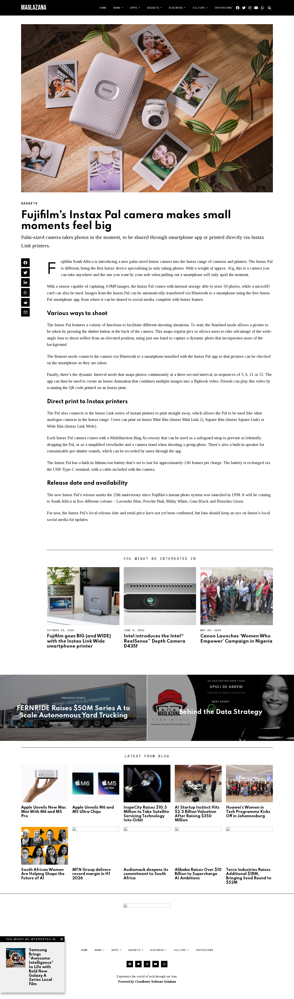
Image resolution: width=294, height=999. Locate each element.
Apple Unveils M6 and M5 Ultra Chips (93, 810)
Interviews (223, 7)
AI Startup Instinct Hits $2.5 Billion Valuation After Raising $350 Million (197, 814)
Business (176, 7)
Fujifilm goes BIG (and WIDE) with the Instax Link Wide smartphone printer (79, 641)
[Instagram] (249, 7)
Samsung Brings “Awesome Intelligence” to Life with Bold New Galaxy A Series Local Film (41, 967)
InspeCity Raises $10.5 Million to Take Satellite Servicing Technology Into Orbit (146, 814)
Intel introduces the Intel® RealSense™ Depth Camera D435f (154, 641)
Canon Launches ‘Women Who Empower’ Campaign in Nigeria (236, 638)
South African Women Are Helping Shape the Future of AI (43, 874)
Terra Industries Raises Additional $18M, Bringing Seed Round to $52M (248, 876)
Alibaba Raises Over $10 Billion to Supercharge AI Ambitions (198, 874)
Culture (199, 7)
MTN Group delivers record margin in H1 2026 (91, 874)
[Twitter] (244, 7)
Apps (133, 7)
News (116, 7)
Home (103, 7)
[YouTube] (256, 7)
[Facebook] (237, 7)
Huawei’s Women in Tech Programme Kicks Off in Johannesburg (248, 812)
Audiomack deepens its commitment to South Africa (146, 874)
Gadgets (153, 7)
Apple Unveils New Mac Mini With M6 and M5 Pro (43, 812)
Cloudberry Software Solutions (155, 981)
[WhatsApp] (262, 7)
